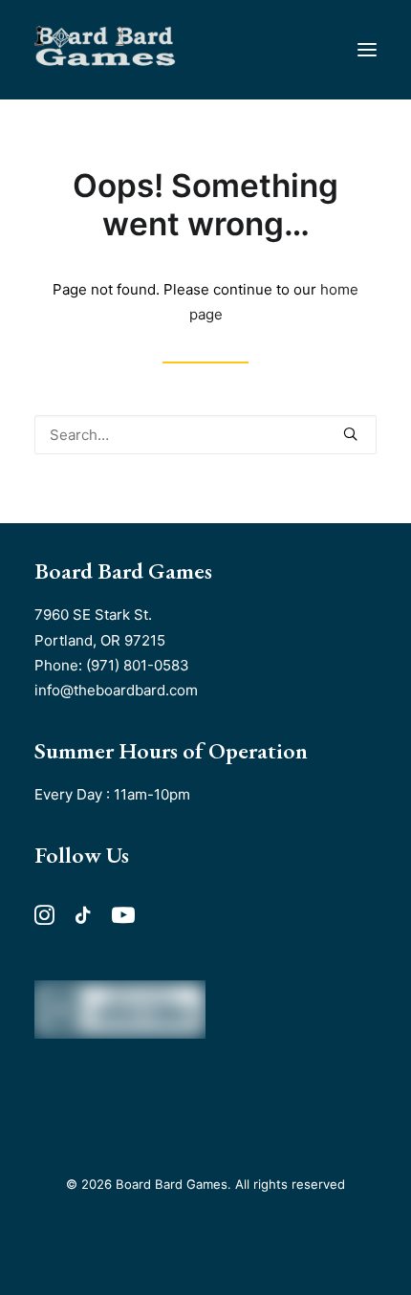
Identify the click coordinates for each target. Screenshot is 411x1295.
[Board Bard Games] (105, 50)
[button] (367, 49)
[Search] (205, 434)
